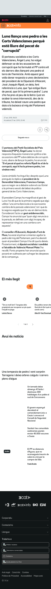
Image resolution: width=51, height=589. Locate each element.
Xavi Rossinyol (46, 313)
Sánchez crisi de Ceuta (35, 16)
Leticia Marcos (7, 313)
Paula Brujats (32, 464)
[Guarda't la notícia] (40, 129)
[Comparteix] (46, 129)
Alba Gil (37, 313)
